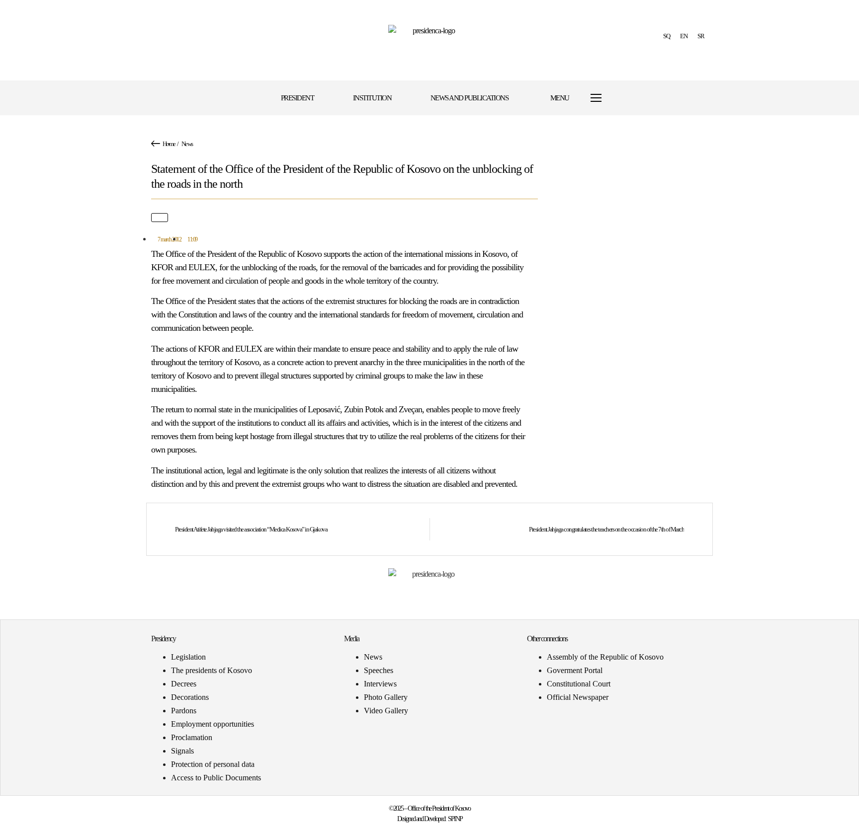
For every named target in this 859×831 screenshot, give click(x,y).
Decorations (190, 697)
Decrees (183, 684)
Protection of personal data (213, 764)
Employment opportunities (212, 724)
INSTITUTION (372, 98)
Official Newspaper (577, 697)
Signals (182, 751)
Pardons (183, 710)
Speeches (378, 670)
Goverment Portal (574, 670)
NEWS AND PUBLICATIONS (469, 98)
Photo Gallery (386, 697)
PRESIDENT (297, 98)
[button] (639, 98)
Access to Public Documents (216, 777)
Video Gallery (386, 710)
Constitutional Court (578, 684)
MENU (559, 98)
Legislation (188, 657)
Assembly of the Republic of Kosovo (605, 657)
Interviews (380, 684)
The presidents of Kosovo (211, 670)
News (187, 144)
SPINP (455, 819)
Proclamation (191, 737)
